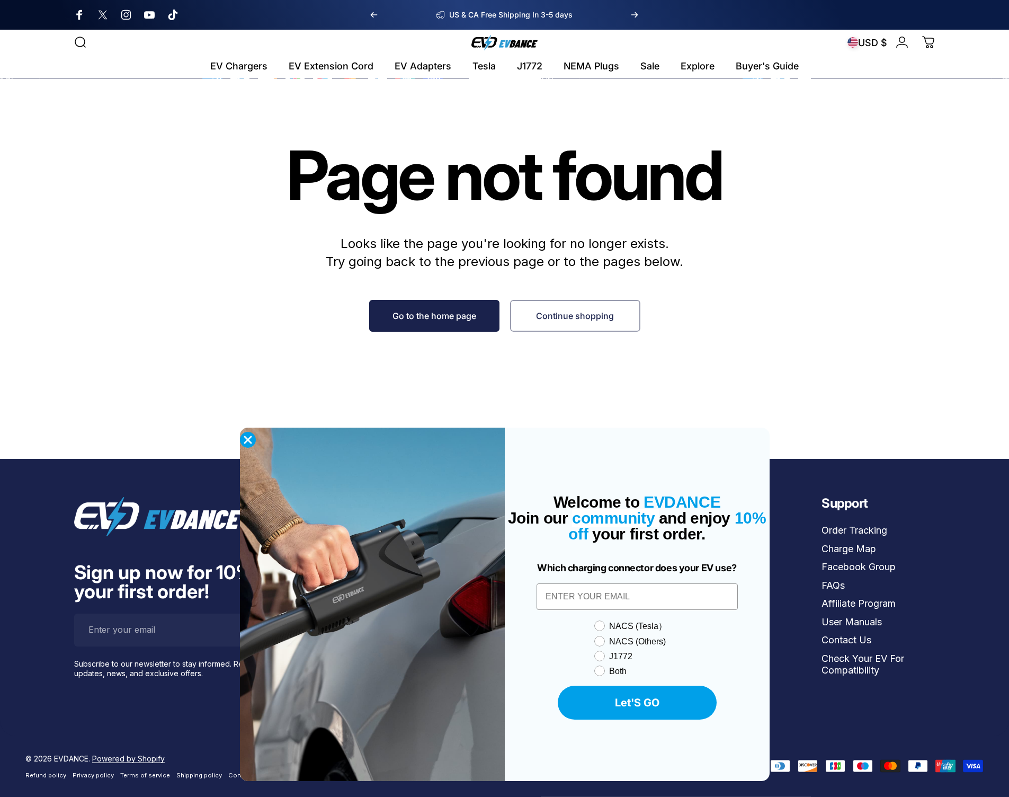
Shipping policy (199, 774)
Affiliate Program (859, 603)
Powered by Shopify (128, 758)
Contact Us (846, 639)
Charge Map (849, 548)
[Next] (634, 15)
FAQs (833, 585)
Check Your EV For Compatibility (863, 664)
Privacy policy (93, 774)
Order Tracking (854, 530)
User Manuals (852, 621)
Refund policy (45, 774)
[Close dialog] (248, 440)
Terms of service (145, 774)
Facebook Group (859, 566)
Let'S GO (637, 702)
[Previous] (374, 15)
